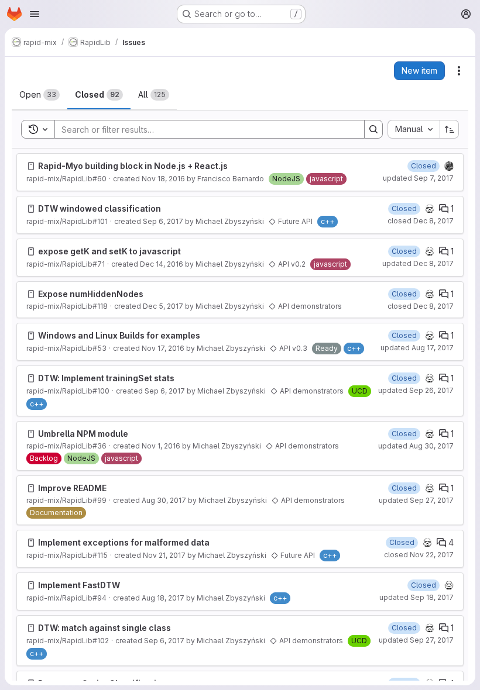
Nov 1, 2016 (161, 445)
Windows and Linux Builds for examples (119, 335)
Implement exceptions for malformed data (124, 542)
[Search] (373, 129)
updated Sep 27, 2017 (416, 500)
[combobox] (414, 129)
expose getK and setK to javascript (109, 251)
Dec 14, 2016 (161, 264)
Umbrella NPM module (83, 434)
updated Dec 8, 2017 (418, 263)
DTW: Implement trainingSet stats (106, 378)
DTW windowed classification (99, 208)
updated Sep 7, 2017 (418, 178)
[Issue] (31, 166)
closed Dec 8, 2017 (421, 220)
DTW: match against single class (104, 628)
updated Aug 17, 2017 (417, 347)
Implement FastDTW (79, 585)
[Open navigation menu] (34, 14)
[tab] (39, 94)
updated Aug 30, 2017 (416, 445)
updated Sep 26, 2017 (416, 390)
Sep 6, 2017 (163, 221)
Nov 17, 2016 (163, 348)
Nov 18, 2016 (163, 178)
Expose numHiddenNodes (90, 294)
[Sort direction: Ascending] (449, 129)
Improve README (72, 488)
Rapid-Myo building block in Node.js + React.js (133, 166)
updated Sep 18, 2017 (416, 597)
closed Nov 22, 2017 (419, 554)
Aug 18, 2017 (163, 598)
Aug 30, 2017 (164, 500)
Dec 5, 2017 (163, 306)
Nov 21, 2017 (164, 555)
